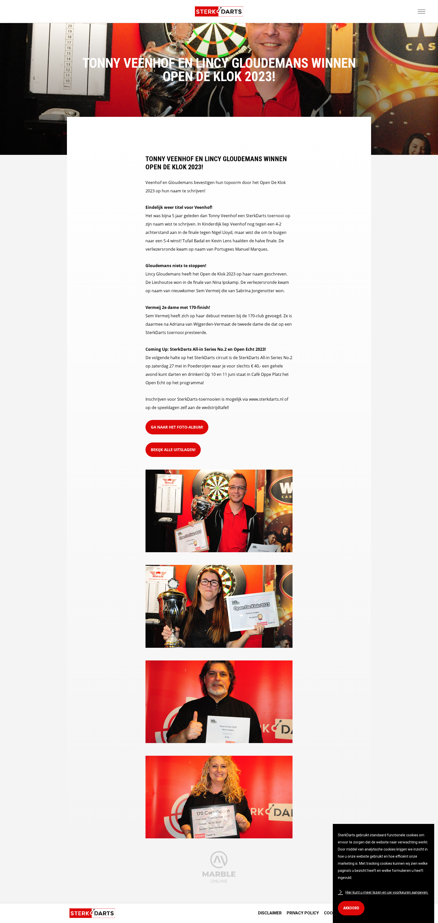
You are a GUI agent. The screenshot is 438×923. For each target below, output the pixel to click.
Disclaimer (270, 913)
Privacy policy (303, 913)
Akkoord (351, 908)
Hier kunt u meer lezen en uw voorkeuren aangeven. (386, 892)
